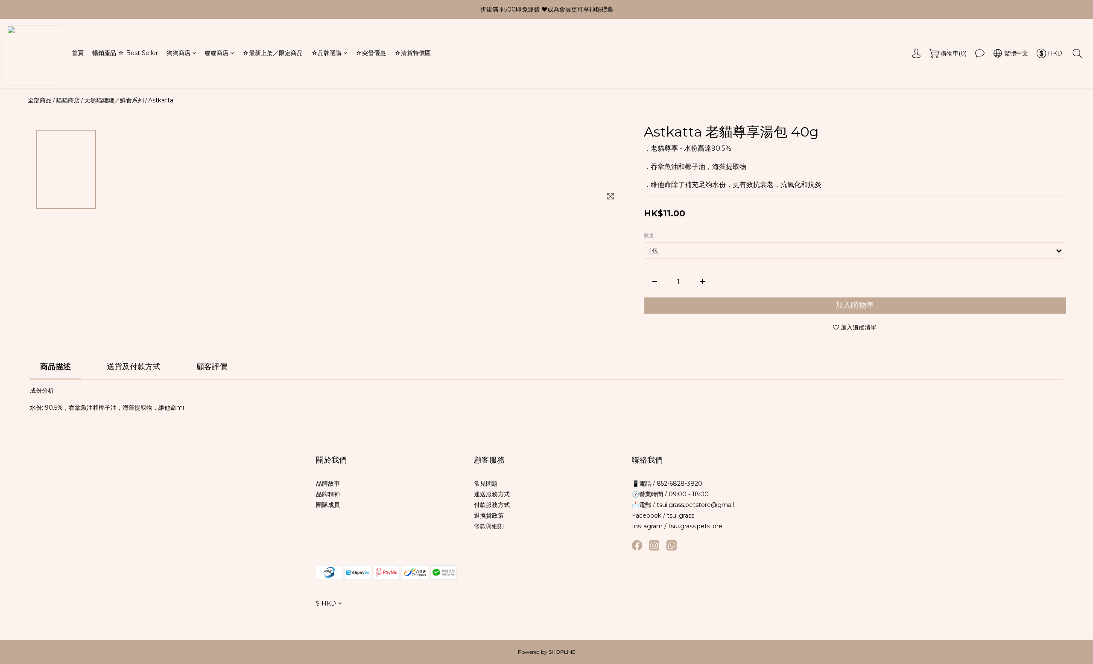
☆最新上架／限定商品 (273, 53)
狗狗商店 (178, 53)
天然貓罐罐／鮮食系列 (114, 100)
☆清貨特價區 (413, 53)
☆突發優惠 (371, 53)
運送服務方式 (492, 494)
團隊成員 (328, 505)
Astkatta (160, 100)
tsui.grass (680, 515)
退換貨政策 (489, 515)
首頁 (78, 53)
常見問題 (486, 483)
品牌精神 (328, 494)
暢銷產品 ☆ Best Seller (125, 53)
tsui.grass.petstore (695, 526)
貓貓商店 (216, 53)
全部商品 (40, 100)
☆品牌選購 (326, 53)
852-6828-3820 (678, 483)
